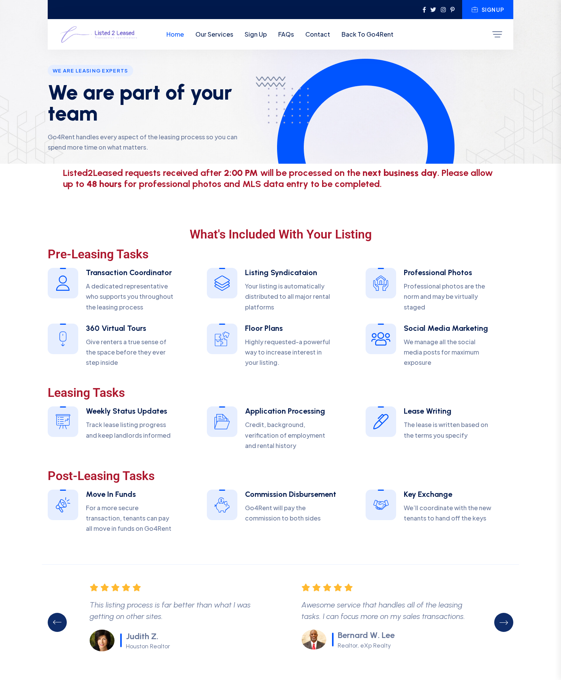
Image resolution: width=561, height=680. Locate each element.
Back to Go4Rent (367, 34)
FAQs (286, 34)
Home (175, 34)
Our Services (214, 34)
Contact (317, 34)
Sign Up (493, 9)
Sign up (256, 34)
